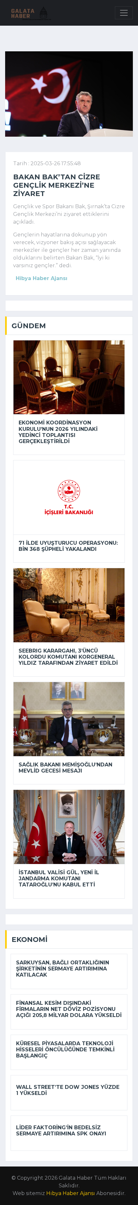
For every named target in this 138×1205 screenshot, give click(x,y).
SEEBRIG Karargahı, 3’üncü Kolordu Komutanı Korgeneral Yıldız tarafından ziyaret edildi (68, 657)
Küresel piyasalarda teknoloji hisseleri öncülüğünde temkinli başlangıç (65, 1049)
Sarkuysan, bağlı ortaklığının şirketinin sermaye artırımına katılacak (62, 969)
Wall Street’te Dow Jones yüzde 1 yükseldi (67, 1090)
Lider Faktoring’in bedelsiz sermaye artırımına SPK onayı (61, 1130)
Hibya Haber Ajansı (70, 1193)
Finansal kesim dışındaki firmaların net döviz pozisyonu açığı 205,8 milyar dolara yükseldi (69, 1009)
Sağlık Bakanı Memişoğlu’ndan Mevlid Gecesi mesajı (65, 768)
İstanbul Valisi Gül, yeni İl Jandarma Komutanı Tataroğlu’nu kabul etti (59, 878)
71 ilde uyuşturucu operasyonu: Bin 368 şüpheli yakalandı (68, 546)
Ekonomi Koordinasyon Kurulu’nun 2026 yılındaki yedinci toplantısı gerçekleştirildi (58, 432)
